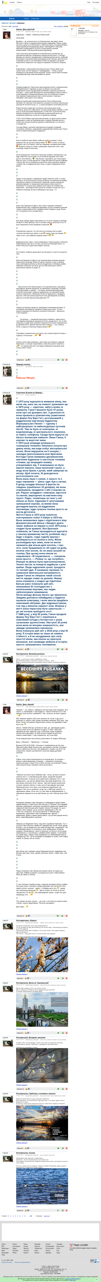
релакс (49, 31)
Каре (5, 29)
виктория (82, 28)
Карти (36, 1250)
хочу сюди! (95, 25)
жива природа (32, 706)
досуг (45, 1039)
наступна (46, 1216)
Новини (48, 1250)
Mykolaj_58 (7, 364)
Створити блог (35, 18)
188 (31, 1216)
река (58, 1039)
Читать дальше (22, 696)
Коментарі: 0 (20, 1210)
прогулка (55, 656)
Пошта (3, 1244)
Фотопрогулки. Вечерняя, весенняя (30, 1037)
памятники (53, 985)
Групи (58, 1252)
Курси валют (60, 1246)
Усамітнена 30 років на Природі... (29, 393)
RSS (3, 1246)
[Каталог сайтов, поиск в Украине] (94, 1260)
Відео (3, 1250)
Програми (37, 1244)
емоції (27, 706)
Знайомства (75, 26)
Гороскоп (37, 1246)
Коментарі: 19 (20, 915)
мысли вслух (51, 922)
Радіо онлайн (81, 1245)
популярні (15, 26)
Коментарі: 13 (20, 359)
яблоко (41, 366)
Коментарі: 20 (20, 699)
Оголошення (16, 1246)
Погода (26, 1246)
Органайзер (5, 1252)
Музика (37, 1252)
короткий (59, 26)
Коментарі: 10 (20, 1088)
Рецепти (26, 1252)
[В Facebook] (29, 360)
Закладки (59, 1244)
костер (45, 656)
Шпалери (15, 1250)
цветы (61, 922)
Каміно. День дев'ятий (25, 29)
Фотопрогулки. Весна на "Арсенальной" (32, 983)
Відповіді (48, 1252)
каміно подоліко (35, 31)
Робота (15, 1244)
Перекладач (5, 1248)
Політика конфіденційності (22, 1262)
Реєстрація (96, 2)
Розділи (19, 2)
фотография (63, 1039)
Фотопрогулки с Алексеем (31, 656)
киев (45, 985)
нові (10, 26)
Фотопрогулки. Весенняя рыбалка (30, 654)
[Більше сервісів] (30, 359)
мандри (47, 706)
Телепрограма (50, 1246)
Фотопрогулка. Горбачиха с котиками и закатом (35, 1093)
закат (45, 1095)
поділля (51, 706)
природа (45, 31)
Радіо (3, 1254)
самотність (33, 394)
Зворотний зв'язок (7, 1262)
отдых (48, 985)
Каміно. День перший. (25, 704)
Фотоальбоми (50, 1248)
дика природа (28, 366)
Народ (14, 1248)
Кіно (58, 1250)
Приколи (26, 1248)
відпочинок (28, 31)
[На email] (26, 360)
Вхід (88, 2)
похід (41, 31)
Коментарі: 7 (20, 649)
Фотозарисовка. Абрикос (26, 920)
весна (41, 656)
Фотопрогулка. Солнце (25, 1153)
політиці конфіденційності (72, 1278)
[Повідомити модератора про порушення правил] (66, 360)
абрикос (42, 922)
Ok (96, 1279)
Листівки (26, 1250)
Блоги (58, 1248)
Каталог (48, 1244)
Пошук (25, 1244)
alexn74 (6, 654)
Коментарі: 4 (20, 1148)
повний (65, 26)
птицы (50, 1155)
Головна (12, 2)
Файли (14, 1252)
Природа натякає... (24, 364)
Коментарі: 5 (20, 388)
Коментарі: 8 (20, 1032)
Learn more (72, 1280)
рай (38, 366)
